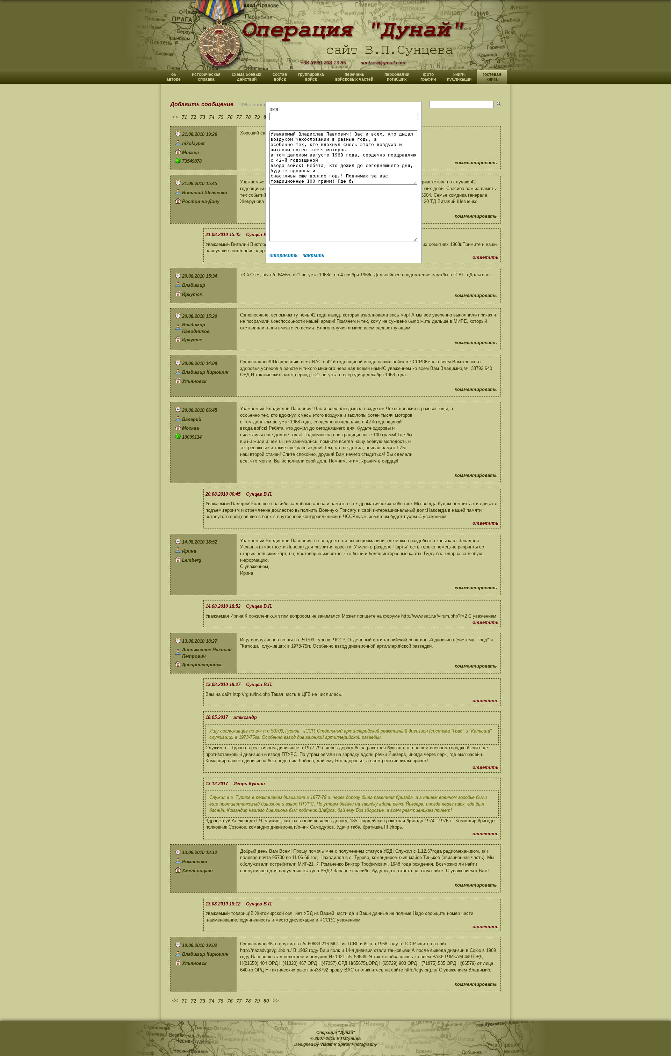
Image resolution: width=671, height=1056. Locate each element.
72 (193, 117)
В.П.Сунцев (349, 1038)
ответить (485, 257)
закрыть (313, 255)
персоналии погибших (396, 77)
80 (266, 1001)
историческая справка (206, 77)
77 (239, 117)
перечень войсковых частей (354, 77)
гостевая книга (492, 77)
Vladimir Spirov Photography (348, 1044)
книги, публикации (459, 77)
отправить (283, 255)
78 (248, 117)
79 (257, 117)
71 (184, 117)
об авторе (173, 77)
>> (276, 1001)
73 (202, 117)
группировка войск (311, 77)
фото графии (428, 77)
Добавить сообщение (201, 104)
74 (212, 117)
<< (175, 117)
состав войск (280, 77)
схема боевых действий (246, 77)
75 (221, 117)
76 (230, 117)
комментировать (476, 162)
